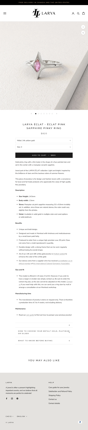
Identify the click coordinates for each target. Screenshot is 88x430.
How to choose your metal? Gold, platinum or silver (44, 332)
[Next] (56, 113)
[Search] (78, 13)
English (21, 416)
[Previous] (31, 113)
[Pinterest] (17, 398)
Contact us (53, 399)
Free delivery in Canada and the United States (44, 2)
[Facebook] (6, 398)
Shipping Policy (54, 395)
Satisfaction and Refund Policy (60, 391)
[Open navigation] (4, 13)
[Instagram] (12, 398)
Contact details (54, 403)
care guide (30, 315)
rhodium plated (59, 254)
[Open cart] (83, 13)
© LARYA (10, 422)
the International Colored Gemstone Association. (51, 263)
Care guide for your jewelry (59, 387)
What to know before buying (35, 341)
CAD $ (8, 416)
